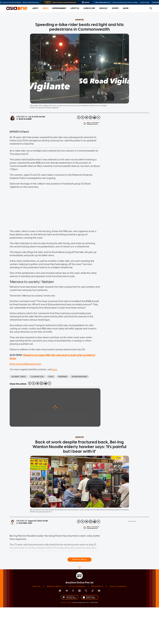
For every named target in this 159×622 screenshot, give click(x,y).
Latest (35, 8)
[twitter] (83, 117)
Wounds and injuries (79, 376)
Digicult (103, 8)
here (54, 369)
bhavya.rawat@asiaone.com (25, 363)
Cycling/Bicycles (37, 376)
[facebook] (79, 117)
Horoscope (89, 8)
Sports (115, 8)
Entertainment (59, 8)
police (51, 376)
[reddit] (94, 117)
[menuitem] (35, 8)
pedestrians (62, 376)
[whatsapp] (91, 117)
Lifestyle (75, 8)
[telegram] (87, 117)
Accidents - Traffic (19, 376)
